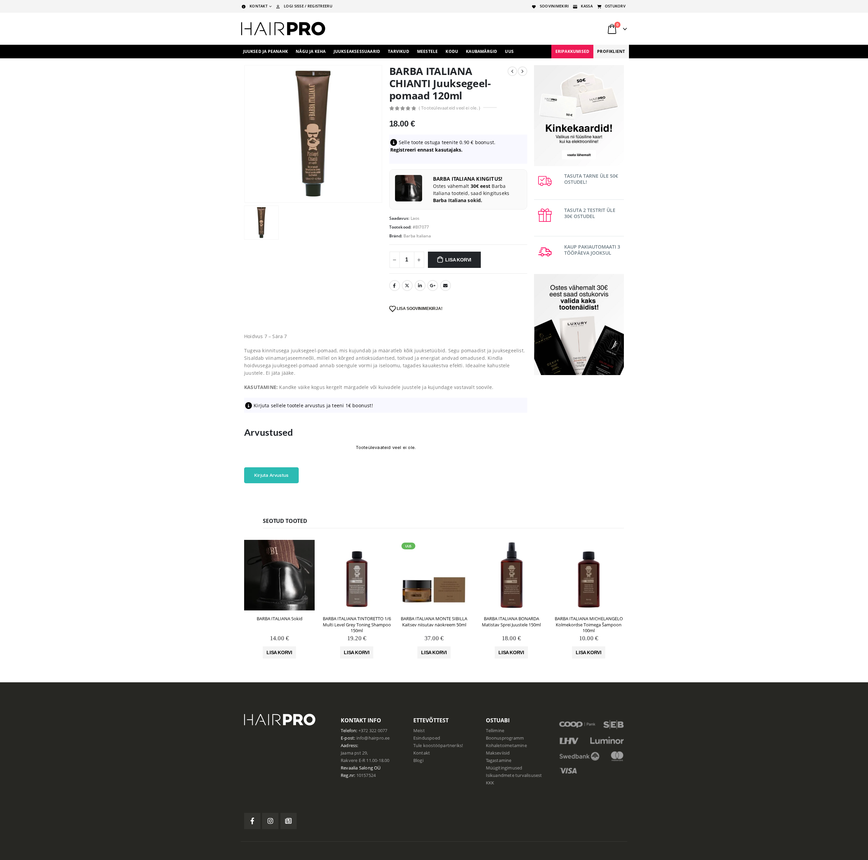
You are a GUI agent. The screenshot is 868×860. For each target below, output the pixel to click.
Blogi (418, 760)
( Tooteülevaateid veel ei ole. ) (449, 108)
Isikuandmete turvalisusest (514, 775)
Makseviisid (498, 753)
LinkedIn (420, 285)
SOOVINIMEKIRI (554, 5)
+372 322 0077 (373, 731)
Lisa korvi (458, 259)
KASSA (586, 5)
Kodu (452, 51)
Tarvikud (398, 51)
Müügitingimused (504, 768)
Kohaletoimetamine (506, 745)
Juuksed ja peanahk (265, 51)
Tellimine (495, 731)
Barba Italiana (417, 236)
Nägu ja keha (311, 51)
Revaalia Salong (357, 768)
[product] (279, 575)
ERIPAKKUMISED (572, 51)
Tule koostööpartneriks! (438, 745)
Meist (419, 731)
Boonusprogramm (505, 738)
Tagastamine (499, 760)
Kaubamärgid (481, 51)
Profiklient (611, 51)
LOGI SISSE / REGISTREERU (308, 5)
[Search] (542, 29)
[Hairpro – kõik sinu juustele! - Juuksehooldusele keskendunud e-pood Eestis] (283, 29)
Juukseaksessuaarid (357, 51)
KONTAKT (259, 5)
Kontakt (421, 753)
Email (445, 285)
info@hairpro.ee (373, 738)
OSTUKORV (615, 5)
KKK (490, 783)
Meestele (427, 51)
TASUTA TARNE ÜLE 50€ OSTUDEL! (591, 179)
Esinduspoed (426, 738)
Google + (432, 285)
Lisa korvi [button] (279, 652)
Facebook (394, 285)
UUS (509, 51)
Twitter (407, 285)
